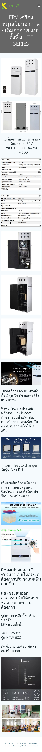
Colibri (35, 746)
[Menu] (39, 6)
